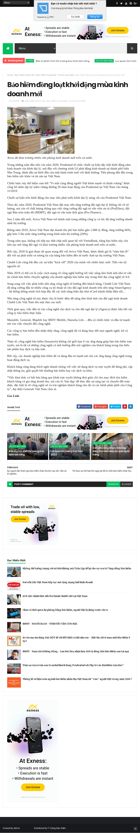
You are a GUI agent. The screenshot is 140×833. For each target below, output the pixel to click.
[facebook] (117, 3)
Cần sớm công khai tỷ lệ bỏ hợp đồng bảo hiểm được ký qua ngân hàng (111, 451)
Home (10, 75)
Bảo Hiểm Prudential (46, 75)
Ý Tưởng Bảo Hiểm (57, 828)
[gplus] (135, 3)
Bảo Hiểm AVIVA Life (24, 75)
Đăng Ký (95, 16)
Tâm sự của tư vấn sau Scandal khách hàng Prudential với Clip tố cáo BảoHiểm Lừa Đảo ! (73, 665)
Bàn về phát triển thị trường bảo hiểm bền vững (51, 61)
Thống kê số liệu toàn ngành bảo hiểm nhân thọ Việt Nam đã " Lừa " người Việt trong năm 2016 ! (77, 679)
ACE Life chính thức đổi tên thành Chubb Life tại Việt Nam (55, 596)
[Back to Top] (135, 829)
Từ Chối (75, 16)
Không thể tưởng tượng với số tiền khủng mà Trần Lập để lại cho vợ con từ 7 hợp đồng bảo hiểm (77, 568)
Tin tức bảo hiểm (92, 60)
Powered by (42, 17)
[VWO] (50, 17)
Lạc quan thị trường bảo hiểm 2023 (67, 452)
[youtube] (126, 3)
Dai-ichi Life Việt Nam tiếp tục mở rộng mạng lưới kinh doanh (58, 582)
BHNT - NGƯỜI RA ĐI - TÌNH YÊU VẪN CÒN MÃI (50, 623)
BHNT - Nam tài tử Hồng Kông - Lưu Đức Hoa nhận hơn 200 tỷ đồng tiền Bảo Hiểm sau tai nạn (76, 651)
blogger (126, 484)
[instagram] (131, 3)
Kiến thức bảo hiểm (102, 443)
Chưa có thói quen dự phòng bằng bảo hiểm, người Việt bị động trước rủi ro (65, 610)
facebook (113, 484)
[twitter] (121, 3)
